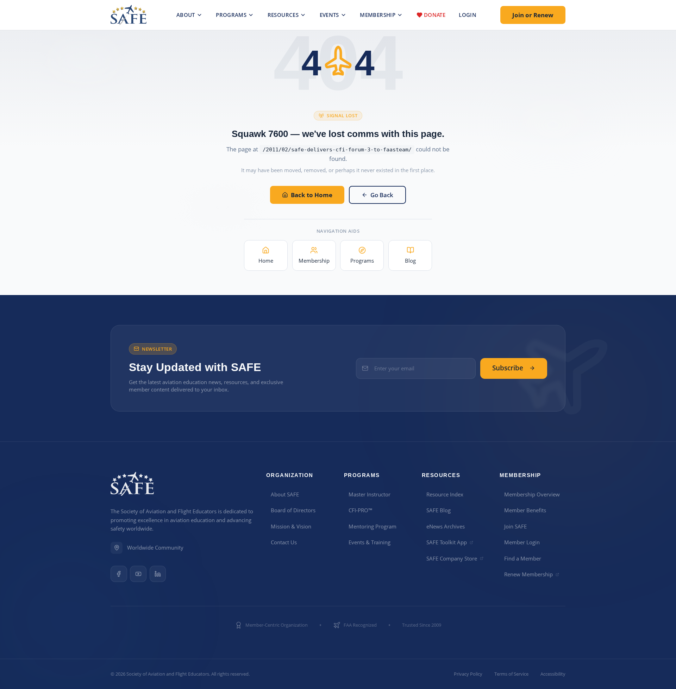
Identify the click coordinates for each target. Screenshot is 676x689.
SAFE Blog (438, 510)
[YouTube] (138, 574)
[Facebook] (119, 574)
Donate (434, 14)
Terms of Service (511, 674)
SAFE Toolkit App (446, 542)
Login (467, 14)
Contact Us (284, 542)
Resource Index (444, 494)
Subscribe (507, 367)
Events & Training (369, 542)
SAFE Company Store (451, 558)
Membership (377, 14)
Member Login (522, 542)
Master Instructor (369, 494)
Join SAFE (515, 526)
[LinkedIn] (158, 574)
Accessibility (552, 674)
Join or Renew (532, 15)
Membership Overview (532, 494)
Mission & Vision (291, 526)
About (185, 14)
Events (329, 14)
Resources (283, 14)
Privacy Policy (468, 674)
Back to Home (311, 195)
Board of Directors (293, 510)
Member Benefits (525, 510)
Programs (231, 14)
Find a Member (522, 558)
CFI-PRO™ (361, 510)
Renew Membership (528, 574)
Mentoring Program (372, 526)
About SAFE (285, 494)
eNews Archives (445, 526)
